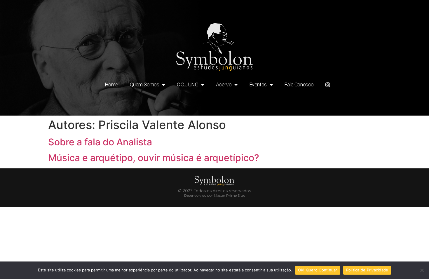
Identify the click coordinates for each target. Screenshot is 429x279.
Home (111, 84)
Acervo (223, 84)
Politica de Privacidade (367, 270)
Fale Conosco (299, 84)
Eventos (258, 84)
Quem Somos (144, 84)
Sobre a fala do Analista (100, 142)
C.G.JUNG (187, 84)
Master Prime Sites (229, 195)
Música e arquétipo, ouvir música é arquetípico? (153, 157)
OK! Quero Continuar (317, 270)
